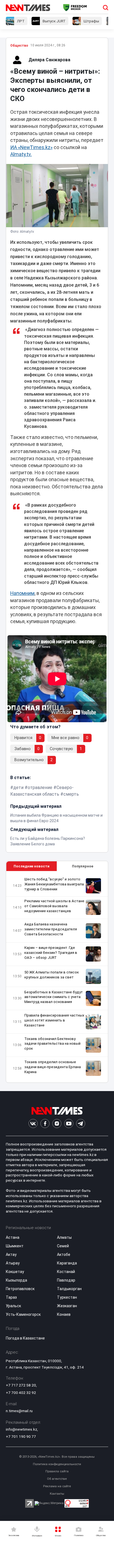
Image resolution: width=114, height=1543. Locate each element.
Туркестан (67, 1297)
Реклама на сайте (57, 1486)
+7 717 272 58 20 (21, 1385)
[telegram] (80, 1123)
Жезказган (67, 1306)
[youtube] (68, 1123)
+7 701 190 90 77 (21, 1436)
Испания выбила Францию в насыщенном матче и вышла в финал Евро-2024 (56, 818)
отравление (40, 787)
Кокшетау (15, 1271)
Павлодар (66, 1280)
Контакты (57, 1494)
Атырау (13, 1263)
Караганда (67, 1263)
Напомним (22, 593)
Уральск (13, 1306)
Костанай (66, 1271)
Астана (12, 1237)
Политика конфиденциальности (57, 1464)
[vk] (33, 1123)
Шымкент (15, 1246)
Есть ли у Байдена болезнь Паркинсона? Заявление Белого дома (47, 841)
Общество (19, 45)
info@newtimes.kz (21, 1429)
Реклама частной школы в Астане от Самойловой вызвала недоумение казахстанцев (54, 906)
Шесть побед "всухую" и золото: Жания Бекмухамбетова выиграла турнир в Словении (54, 884)
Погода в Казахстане (25, 1338)
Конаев (64, 1314)
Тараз (11, 1297)
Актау (11, 1254)
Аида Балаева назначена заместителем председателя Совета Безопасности (50, 929)
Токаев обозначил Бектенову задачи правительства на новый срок (52, 1044)
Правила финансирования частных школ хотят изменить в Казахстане (54, 1020)
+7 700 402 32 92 (21, 1392)
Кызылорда (16, 1280)
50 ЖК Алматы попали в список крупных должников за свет (51, 974)
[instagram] (56, 1123)
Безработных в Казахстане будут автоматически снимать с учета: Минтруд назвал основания (53, 997)
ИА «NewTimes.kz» (31, 147)
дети (18, 787)
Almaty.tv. (21, 154)
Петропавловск (20, 1289)
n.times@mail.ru (19, 1411)
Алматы (64, 1237)
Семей (63, 1246)
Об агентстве (57, 1479)
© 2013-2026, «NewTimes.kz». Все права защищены (57, 1457)
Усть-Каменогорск (23, 1314)
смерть (71, 794)
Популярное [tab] (82, 866)
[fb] (45, 1123)
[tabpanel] (57, 977)
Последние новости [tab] (31, 866)
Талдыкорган (69, 1289)
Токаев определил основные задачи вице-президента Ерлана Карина (52, 1067)
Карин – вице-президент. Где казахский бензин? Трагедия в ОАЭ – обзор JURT (50, 953)
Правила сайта (57, 1471)
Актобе (63, 1254)
